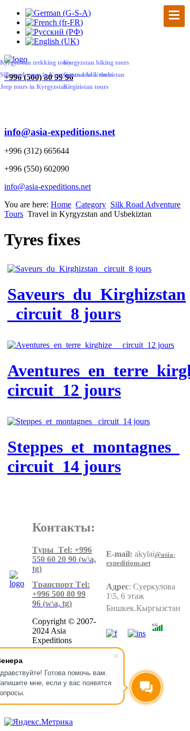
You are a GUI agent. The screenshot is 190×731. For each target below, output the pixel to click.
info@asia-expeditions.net (59, 131)
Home (61, 204)
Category (90, 204)
